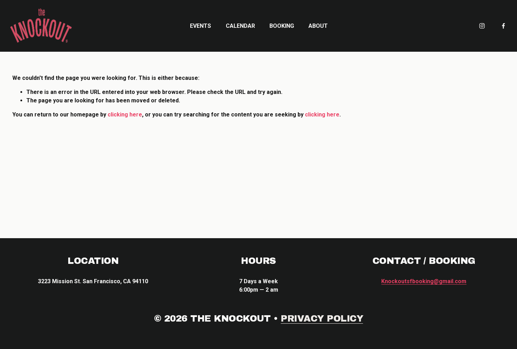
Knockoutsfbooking (423, 281)
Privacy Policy (322, 318)
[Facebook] (503, 26)
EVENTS (200, 26)
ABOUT (318, 26)
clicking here (125, 114)
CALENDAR (240, 26)
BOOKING (281, 26)
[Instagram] (482, 26)
